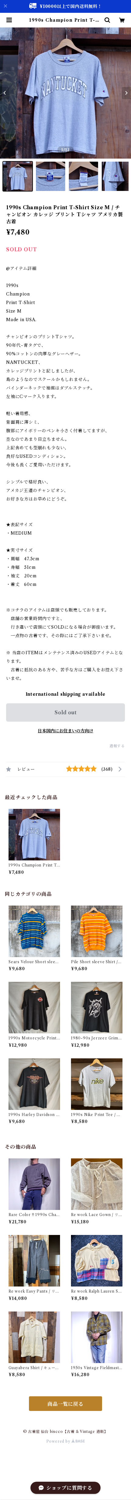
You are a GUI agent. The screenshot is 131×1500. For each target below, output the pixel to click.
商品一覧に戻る (65, 1404)
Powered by (59, 1441)
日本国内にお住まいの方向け (65, 731)
